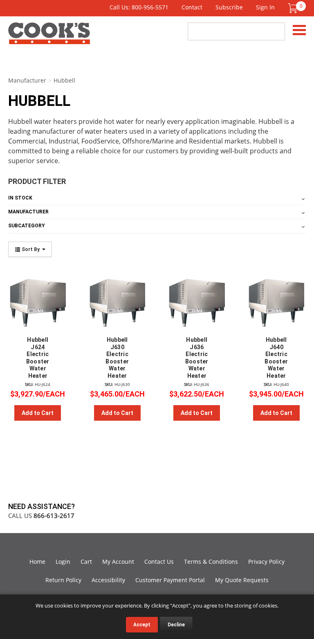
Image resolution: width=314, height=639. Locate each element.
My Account (118, 561)
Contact (192, 7)
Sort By (30, 249)
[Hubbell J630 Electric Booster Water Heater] (117, 299)
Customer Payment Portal (170, 580)
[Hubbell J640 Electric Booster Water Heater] (276, 299)
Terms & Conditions (211, 561)
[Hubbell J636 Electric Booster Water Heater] (197, 299)
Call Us (41, 515)
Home (37, 561)
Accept (141, 625)
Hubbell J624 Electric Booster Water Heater (37, 357)
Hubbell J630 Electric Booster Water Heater (117, 357)
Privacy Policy (266, 561)
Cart (86, 561)
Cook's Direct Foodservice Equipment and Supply (49, 38)
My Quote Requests (242, 580)
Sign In (265, 7)
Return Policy (63, 580)
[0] (293, 8)
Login (63, 561)
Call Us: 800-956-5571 (139, 7)
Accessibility (108, 580)
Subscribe (229, 7)
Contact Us (159, 561)
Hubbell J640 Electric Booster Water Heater (276, 357)
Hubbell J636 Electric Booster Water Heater (197, 357)
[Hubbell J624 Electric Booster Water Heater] (37, 299)
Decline (176, 625)
